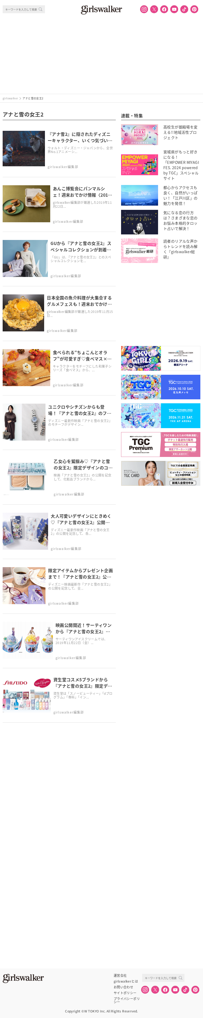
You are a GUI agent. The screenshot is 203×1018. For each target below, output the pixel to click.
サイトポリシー (125, 992)
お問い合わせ (123, 987)
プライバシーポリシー (127, 998)
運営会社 (120, 975)
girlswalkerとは (126, 981)
